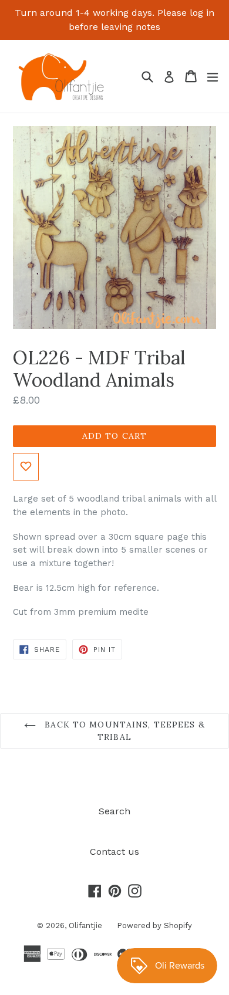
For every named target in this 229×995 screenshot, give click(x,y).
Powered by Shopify (154, 925)
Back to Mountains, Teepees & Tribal (123, 730)
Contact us (114, 851)
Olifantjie (85, 925)
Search (114, 811)
